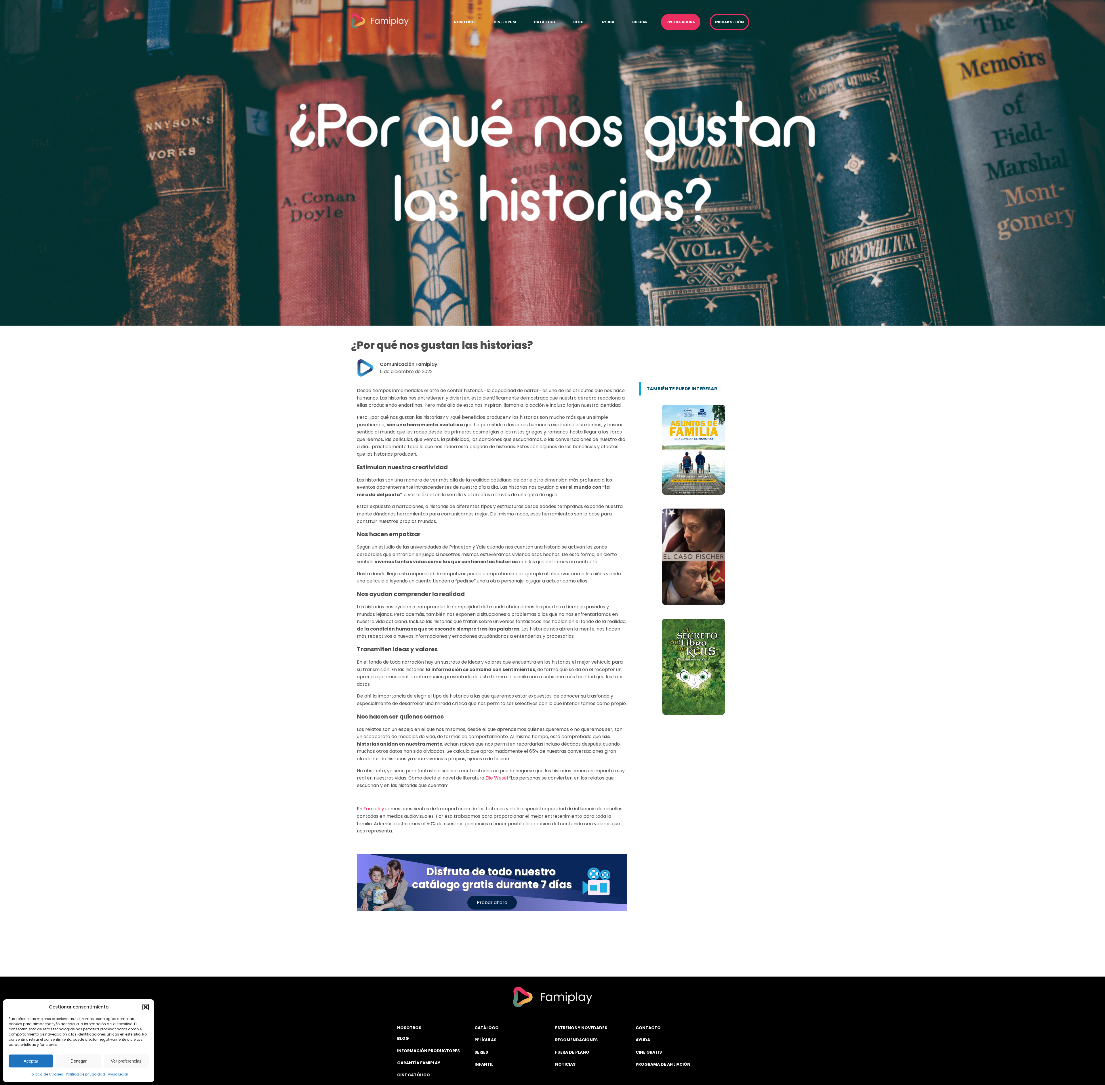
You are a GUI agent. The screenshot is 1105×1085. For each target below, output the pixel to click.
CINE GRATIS (649, 1052)
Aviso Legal (118, 1074)
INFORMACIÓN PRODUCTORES (428, 1051)
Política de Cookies (46, 1074)
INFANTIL (484, 1064)
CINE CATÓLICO (413, 1075)
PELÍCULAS (485, 1040)
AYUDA (643, 1040)
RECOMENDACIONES (576, 1040)
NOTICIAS (565, 1064)
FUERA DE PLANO (572, 1052)
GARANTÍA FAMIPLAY (418, 1063)
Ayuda (607, 22)
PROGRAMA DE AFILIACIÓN (663, 1064)
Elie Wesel (496, 778)
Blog (578, 22)
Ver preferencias (126, 1061)
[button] (145, 1007)
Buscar (639, 22)
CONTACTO (648, 1028)
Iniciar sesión (729, 22)
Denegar (79, 1061)
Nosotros (465, 22)
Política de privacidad (85, 1074)
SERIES (481, 1052)
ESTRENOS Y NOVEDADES (581, 1028)
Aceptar (31, 1061)
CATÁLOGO (487, 1028)
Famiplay (373, 808)
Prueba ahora (680, 22)
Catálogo (544, 22)
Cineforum (505, 22)
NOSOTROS (409, 1028)
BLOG (403, 1038)
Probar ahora (492, 902)
